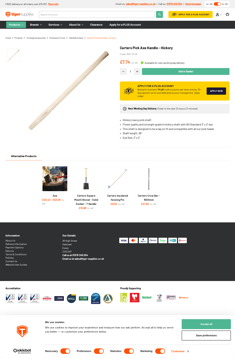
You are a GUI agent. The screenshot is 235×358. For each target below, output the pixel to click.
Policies (10, 257)
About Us (10, 240)
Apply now (216, 91)
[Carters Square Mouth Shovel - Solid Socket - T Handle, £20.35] (86, 178)
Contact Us (11, 261)
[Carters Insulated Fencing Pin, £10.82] (117, 178)
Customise (177, 351)
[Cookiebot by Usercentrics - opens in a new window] (22, 351)
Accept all (206, 324)
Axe (55, 195)
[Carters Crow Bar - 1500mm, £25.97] (148, 178)
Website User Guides (16, 264)
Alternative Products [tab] (23, 156)
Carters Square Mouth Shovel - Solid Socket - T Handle (86, 199)
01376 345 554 (174, 3)
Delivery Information (16, 244)
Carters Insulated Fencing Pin (117, 197)
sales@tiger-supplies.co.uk (140, 3)
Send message (193, 3)
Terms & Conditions (16, 254)
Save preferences (206, 335)
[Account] (217, 14)
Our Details (69, 235)
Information (13, 235)
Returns (10, 250)
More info (53, 4)
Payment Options (15, 247)
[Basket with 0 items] (227, 14)
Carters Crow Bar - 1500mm (149, 197)
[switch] (99, 351)
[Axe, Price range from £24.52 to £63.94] (54, 178)
